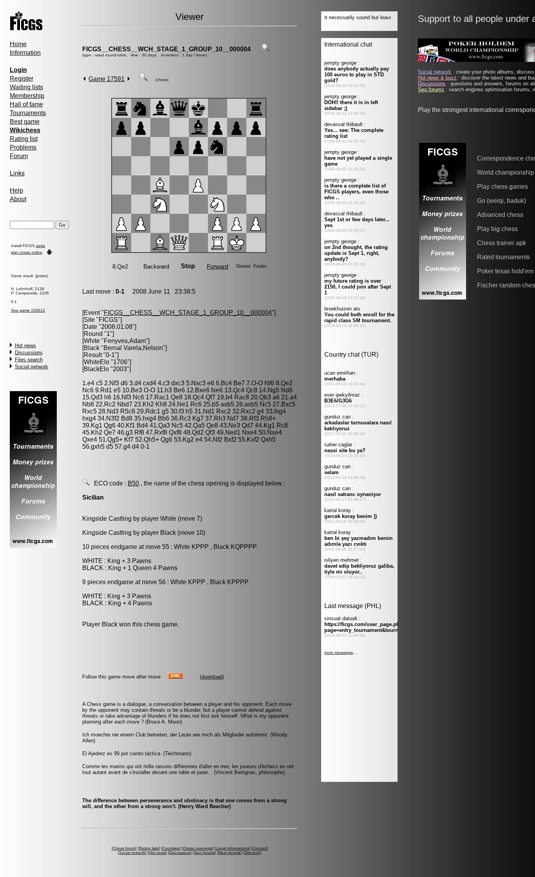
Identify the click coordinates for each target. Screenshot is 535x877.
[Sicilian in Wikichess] (85, 483)
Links (17, 173)
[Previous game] (84, 79)
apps (40, 246)
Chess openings (197, 848)
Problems (23, 147)
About (18, 199)
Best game (25, 121)
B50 (133, 483)
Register (21, 78)
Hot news (25, 345)
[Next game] (129, 79)
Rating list (24, 138)
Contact (260, 848)
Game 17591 (107, 79)
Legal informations (232, 848)
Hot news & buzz (437, 78)
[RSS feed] (175, 676)
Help (16, 190)
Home (18, 44)
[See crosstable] (265, 49)
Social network (31, 367)
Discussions (29, 352)
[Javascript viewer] (143, 79)
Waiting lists (26, 87)
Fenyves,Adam (125, 340)
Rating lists (149, 848)
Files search (29, 360)
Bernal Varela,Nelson (133, 348)
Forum (19, 156)
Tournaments (28, 113)
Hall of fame (26, 104)
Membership (27, 95)
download (211, 677)
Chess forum (124, 848)
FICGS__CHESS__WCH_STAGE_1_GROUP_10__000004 (166, 49)
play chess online (26, 252)
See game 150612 (28, 310)
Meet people (229, 852)
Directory (252, 852)
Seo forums (204, 852)
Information (25, 52)
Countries (170, 848)
